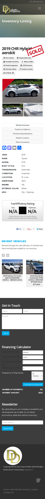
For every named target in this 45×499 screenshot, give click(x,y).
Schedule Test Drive (12, 62)
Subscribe (8, 428)
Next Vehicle (7, 73)
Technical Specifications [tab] (22, 134)
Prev (3, 255)
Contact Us (8, 492)
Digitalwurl (28, 470)
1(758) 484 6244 (37, 2)
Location (34, 489)
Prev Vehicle (10, 58)
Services (26, 489)
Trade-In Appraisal (12, 65)
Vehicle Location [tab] (22, 138)
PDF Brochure (27, 65)
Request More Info (25, 58)
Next (7, 255)
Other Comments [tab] (22, 142)
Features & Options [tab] (22, 129)
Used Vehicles (16, 489)
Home (6, 489)
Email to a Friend (27, 69)
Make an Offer (28, 62)
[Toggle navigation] (39, 8)
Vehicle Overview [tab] (22, 125)
